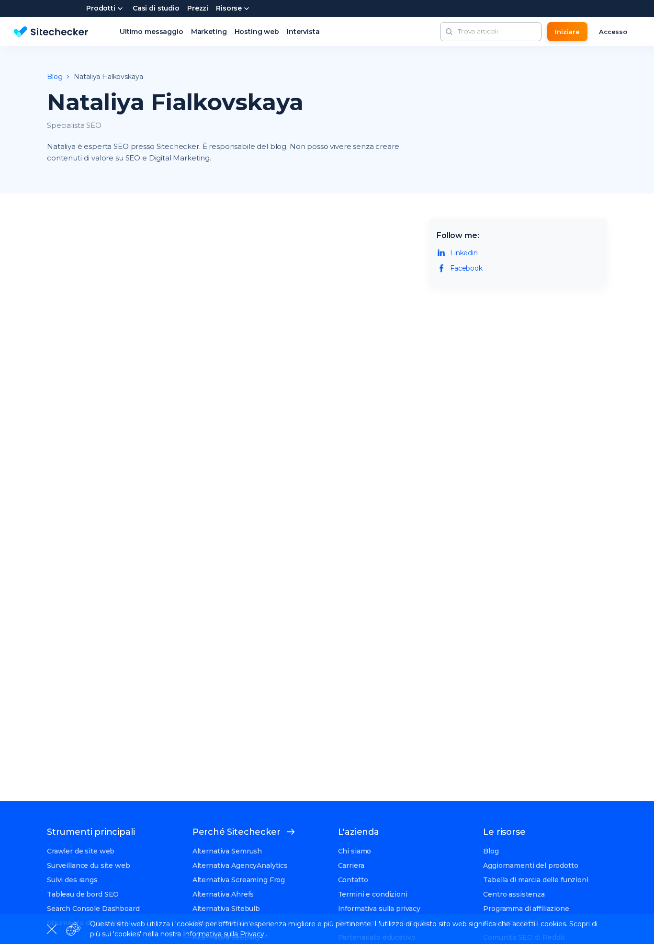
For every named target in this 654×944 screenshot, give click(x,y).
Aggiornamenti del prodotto (530, 865)
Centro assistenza (514, 894)
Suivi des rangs (72, 880)
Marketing (209, 31)
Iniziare (567, 31)
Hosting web (257, 31)
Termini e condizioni (372, 894)
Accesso (613, 31)
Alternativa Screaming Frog (238, 880)
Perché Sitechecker (236, 832)
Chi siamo (355, 851)
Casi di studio (156, 8)
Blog (490, 851)
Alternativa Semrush (227, 851)
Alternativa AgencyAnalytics (240, 865)
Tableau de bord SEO (83, 894)
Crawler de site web (80, 851)
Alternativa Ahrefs (223, 894)
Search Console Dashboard (93, 908)
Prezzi (197, 8)
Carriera (351, 865)
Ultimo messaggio (151, 31)
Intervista (303, 31)
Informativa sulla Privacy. (224, 934)
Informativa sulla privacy (379, 908)
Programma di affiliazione (526, 908)
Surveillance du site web (88, 865)
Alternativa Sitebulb (226, 908)
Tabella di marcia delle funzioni (535, 880)
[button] (449, 32)
